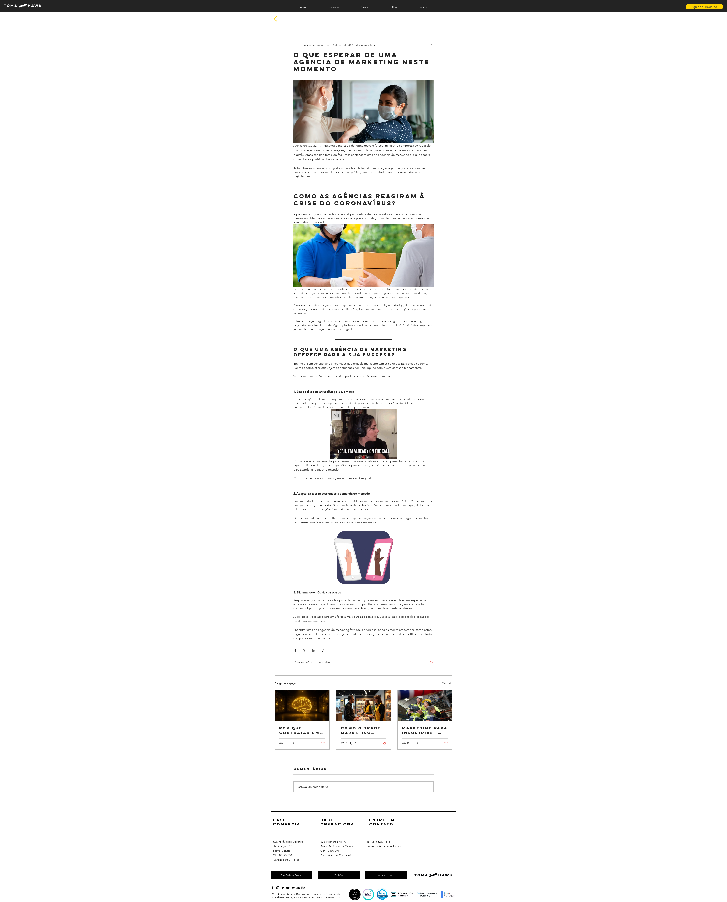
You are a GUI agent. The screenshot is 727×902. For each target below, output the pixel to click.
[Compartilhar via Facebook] (295, 650)
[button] (363, 434)
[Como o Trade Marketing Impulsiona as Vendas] (363, 705)
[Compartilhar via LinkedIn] (314, 650)
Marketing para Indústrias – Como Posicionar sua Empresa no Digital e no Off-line (425, 730)
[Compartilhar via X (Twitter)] (304, 650)
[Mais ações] (431, 45)
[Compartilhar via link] (323, 650)
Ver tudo (447, 683)
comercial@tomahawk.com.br (386, 846)
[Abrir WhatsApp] (717, 892)
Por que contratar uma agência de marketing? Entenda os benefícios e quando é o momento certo (302, 730)
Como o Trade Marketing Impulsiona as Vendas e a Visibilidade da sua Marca (362, 730)
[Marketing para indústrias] (425, 705)
